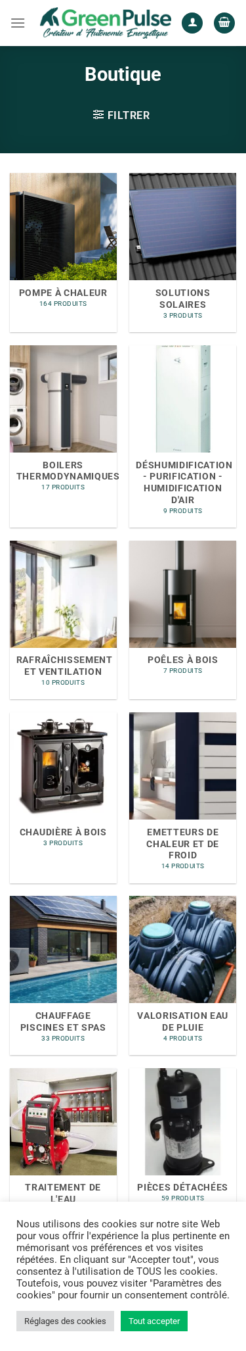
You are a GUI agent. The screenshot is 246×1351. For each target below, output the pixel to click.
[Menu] (18, 23)
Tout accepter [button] (154, 1321)
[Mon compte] (192, 23)
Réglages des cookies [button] (65, 1321)
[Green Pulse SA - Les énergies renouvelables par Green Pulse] (105, 22)
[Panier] (224, 23)
